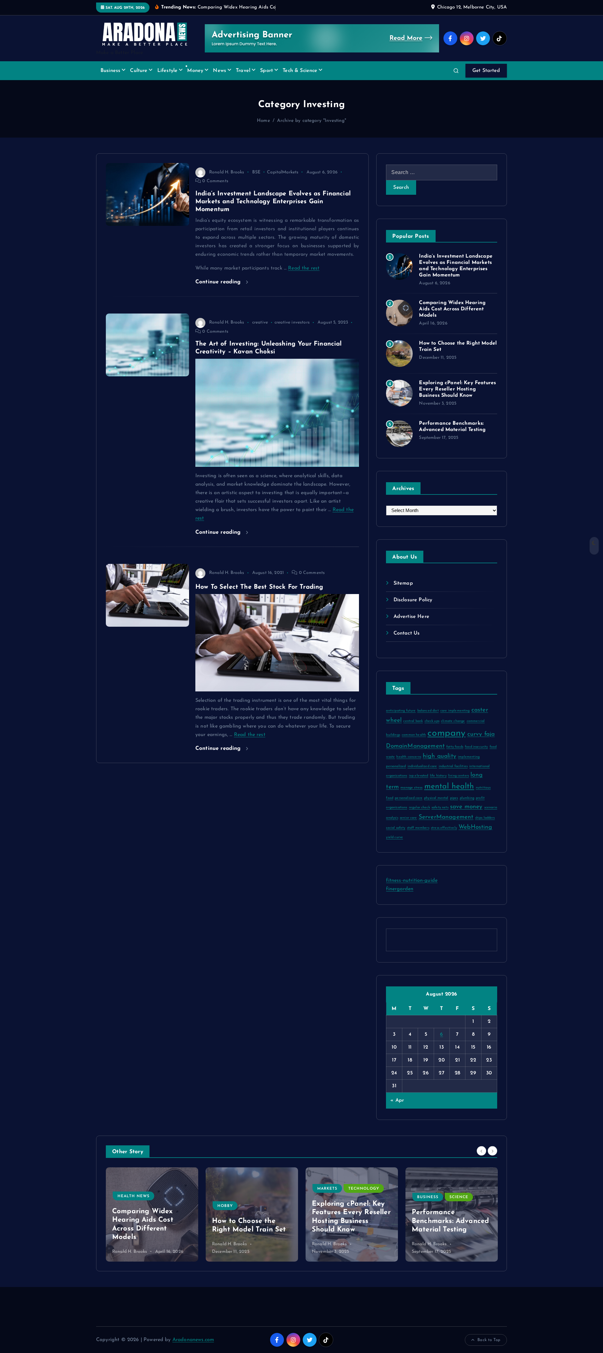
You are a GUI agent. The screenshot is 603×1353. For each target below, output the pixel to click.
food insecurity (476, 747)
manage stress (411, 787)
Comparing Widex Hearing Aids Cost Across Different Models (452, 309)
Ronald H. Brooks (226, 172)
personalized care (408, 798)
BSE (256, 172)
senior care (408, 818)
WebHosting (475, 827)
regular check (419, 807)
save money (466, 807)
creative (260, 322)
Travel (243, 70)
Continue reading (219, 282)
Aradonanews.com (193, 1339)
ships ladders (485, 818)
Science (359, 1197)
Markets (227, 1189)
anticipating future (401, 710)
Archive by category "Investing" (311, 120)
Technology (263, 1189)
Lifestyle (167, 70)
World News (456, 1196)
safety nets (440, 807)
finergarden (399, 889)
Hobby (125, 1206)
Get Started (486, 70)
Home (263, 120)
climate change (453, 721)
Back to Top (488, 1340)
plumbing (467, 798)
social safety (395, 828)
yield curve (394, 837)
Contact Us (407, 633)
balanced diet (428, 710)
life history (438, 775)
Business (110, 70)
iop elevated (418, 775)
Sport (266, 70)
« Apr (397, 1100)
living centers (458, 775)
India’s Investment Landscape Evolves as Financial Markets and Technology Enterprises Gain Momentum (273, 202)
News (219, 70)
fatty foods (454, 747)
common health (414, 735)
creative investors (292, 322)
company (446, 733)
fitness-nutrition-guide (411, 880)
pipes (454, 798)
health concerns (408, 757)
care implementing (455, 710)
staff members (418, 828)
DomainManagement (415, 746)
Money (195, 70)
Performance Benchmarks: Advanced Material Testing (350, 1221)
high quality (439, 756)
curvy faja (481, 734)
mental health (449, 786)
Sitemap (403, 583)
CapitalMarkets (282, 172)
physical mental (436, 798)
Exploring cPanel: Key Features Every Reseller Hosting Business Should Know (457, 389)
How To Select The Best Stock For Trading (259, 587)
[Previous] (481, 1151)
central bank (413, 721)
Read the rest (303, 268)
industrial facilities (453, 766)
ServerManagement (446, 817)
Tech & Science (300, 70)
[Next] (492, 1151)
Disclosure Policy (413, 600)
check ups (432, 721)
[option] (152, 1214)
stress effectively (444, 828)
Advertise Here (411, 616)
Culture (138, 70)
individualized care (422, 766)
